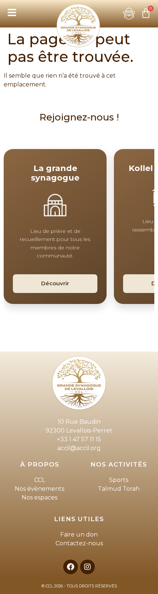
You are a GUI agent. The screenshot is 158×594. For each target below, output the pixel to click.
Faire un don (79, 534)
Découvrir (55, 283)
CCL (39, 479)
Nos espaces (39, 497)
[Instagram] (87, 567)
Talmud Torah (119, 488)
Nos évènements (39, 488)
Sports (118, 479)
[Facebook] (70, 567)
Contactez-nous (79, 543)
